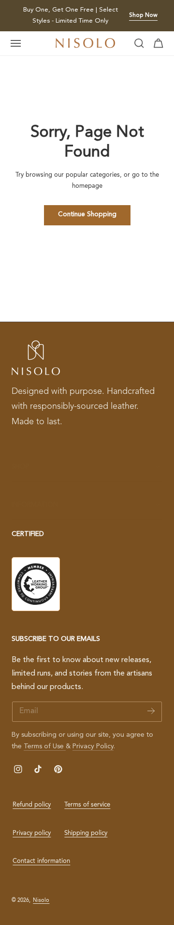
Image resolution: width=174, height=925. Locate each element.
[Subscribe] (151, 711)
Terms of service (87, 805)
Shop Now (143, 15)
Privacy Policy (93, 746)
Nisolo (41, 900)
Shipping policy (85, 833)
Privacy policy (32, 833)
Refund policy (32, 805)
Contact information (41, 861)
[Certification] (36, 584)
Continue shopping (87, 214)
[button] (16, 43)
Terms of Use (45, 746)
